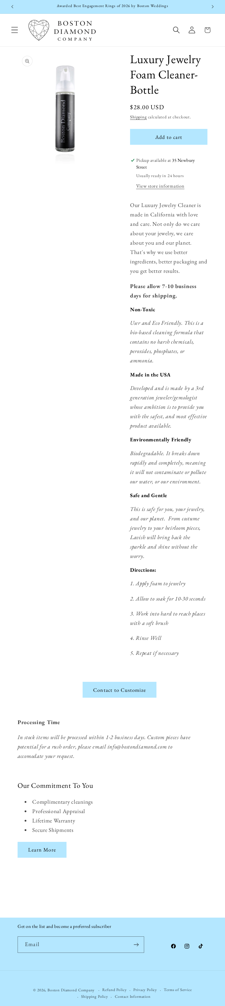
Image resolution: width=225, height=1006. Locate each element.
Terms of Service (178, 989)
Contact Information (133, 996)
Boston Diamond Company (71, 990)
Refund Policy (114, 989)
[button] (15, 30)
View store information (160, 186)
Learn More (42, 849)
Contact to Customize (119, 690)
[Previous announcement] (12, 6)
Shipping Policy (94, 996)
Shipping (138, 117)
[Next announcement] (212, 6)
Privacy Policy (145, 989)
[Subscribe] (136, 944)
